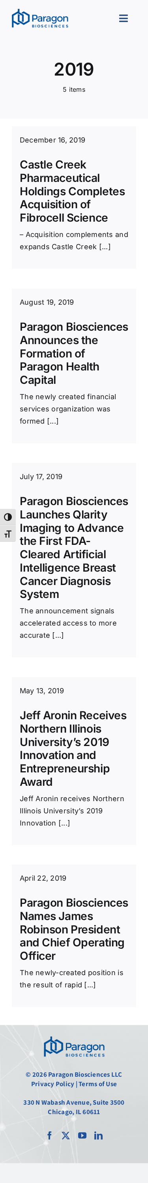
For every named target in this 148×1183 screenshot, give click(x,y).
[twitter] (66, 1135)
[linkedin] (98, 1135)
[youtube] (82, 1135)
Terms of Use (98, 1083)
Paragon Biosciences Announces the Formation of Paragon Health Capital (74, 353)
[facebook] (49, 1135)
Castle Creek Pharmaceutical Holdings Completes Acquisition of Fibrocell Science (72, 191)
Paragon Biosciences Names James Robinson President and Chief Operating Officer (74, 929)
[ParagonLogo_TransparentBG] (74, 1036)
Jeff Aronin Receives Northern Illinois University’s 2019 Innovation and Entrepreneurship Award (73, 749)
